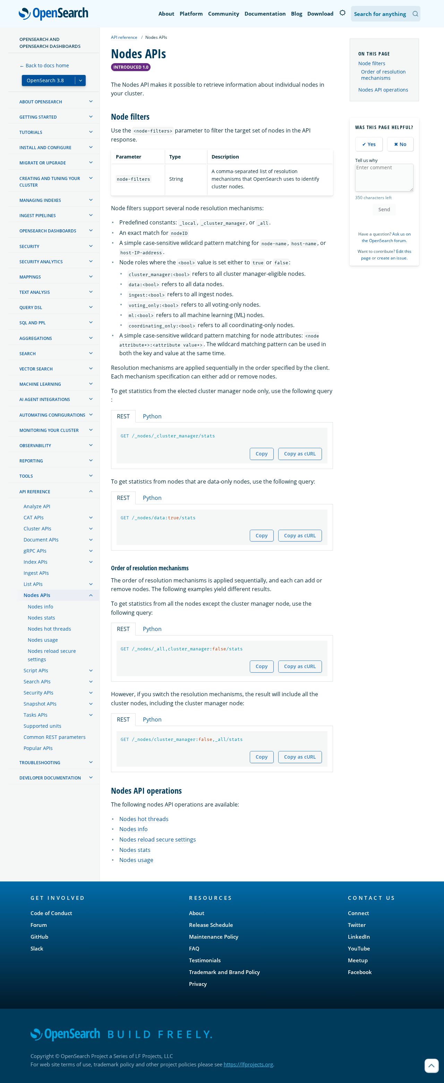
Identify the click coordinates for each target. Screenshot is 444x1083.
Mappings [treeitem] (30, 277)
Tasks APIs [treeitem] (36, 714)
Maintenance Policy (213, 936)
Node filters (371, 63)
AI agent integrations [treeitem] (44, 399)
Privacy (198, 983)
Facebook (360, 972)
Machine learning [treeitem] (40, 384)
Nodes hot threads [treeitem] (49, 628)
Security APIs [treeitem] (38, 692)
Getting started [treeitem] (38, 117)
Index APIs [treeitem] (36, 561)
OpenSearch (55, 14)
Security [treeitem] (29, 246)
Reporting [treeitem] (31, 461)
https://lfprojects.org (248, 1064)
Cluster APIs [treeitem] (37, 528)
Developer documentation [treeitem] (50, 778)
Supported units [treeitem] (42, 726)
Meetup (358, 960)
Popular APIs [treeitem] (38, 748)
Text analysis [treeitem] (34, 292)
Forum (39, 924)
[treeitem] (90, 101)
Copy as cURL (300, 453)
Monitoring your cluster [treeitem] (49, 430)
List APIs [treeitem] (33, 584)
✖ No (400, 144)
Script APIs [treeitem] (36, 670)
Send (384, 209)
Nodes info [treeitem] (40, 606)
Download (320, 13)
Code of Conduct (51, 913)
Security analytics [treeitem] (41, 262)
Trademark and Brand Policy (224, 972)
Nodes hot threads (144, 819)
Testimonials (205, 960)
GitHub (39, 936)
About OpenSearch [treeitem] (40, 102)
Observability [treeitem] (35, 446)
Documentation (265, 13)
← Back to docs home (44, 65)
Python (152, 416)
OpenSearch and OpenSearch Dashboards (49, 42)
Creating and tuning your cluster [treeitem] (49, 182)
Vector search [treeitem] (36, 369)
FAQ (194, 948)
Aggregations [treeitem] (35, 338)
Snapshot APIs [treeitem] (40, 703)
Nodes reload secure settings (157, 839)
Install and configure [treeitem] (45, 148)
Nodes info (133, 829)
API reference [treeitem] (34, 492)
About (166, 13)
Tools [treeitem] (26, 476)
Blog (296, 13)
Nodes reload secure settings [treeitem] (52, 655)
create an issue (392, 258)
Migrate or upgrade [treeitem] (42, 163)
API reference (124, 37)
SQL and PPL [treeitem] (32, 323)
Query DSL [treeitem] (30, 307)
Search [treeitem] (27, 354)
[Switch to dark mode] (342, 12)
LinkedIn (359, 936)
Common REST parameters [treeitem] (55, 737)
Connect (358, 913)
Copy (262, 453)
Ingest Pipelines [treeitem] (37, 216)
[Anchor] (154, 116)
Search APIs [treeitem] (37, 681)
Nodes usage (136, 860)
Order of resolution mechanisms (383, 75)
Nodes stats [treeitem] (41, 617)
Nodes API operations (383, 89)
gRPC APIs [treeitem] (35, 550)
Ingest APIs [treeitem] (36, 573)
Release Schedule (211, 924)
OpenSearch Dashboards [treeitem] (47, 231)
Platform (191, 13)
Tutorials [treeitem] (30, 132)
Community (223, 13)
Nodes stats (135, 850)
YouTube (359, 948)
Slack (37, 948)
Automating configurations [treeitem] (52, 415)
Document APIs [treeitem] (41, 539)
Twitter (357, 924)
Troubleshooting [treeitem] (39, 763)
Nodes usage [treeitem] (43, 640)
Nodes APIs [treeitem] (37, 595)
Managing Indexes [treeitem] (40, 200)
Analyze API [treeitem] (37, 506)
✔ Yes (369, 144)
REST (123, 416)
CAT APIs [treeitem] (34, 517)
